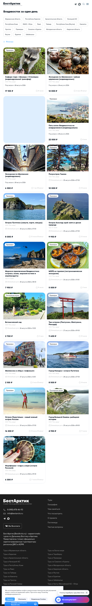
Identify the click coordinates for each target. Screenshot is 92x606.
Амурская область (73, 29)
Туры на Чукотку (9, 580)
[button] (83, 4)
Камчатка (83, 24)
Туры (50, 500)
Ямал (39, 24)
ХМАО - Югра (27, 24)
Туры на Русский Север (12, 584)
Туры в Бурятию (54, 576)
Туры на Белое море (56, 550)
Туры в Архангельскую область (15, 558)
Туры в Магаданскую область (59, 565)
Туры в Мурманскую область (14, 550)
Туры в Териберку (55, 554)
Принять (10, 599)
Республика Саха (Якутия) (65, 24)
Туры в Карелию (9, 554)
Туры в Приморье (55, 558)
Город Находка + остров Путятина (64, 371)
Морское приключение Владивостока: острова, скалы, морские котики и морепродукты (22, 273)
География (52, 504)
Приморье (19, 29)
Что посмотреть (55, 513)
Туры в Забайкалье (55, 580)
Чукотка (8, 29)
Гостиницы (52, 522)
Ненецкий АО (72, 19)
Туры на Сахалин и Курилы (58, 561)
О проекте (52, 518)
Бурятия (18, 34)
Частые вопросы (55, 527)
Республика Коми (11, 24)
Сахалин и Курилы (34, 29)
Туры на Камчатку (10, 576)
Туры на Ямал (8, 569)
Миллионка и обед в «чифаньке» (20, 371)
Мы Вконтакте (14, 526)
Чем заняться (54, 509)
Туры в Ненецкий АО (11, 561)
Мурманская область (12, 19)
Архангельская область (53, 19)
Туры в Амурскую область (58, 569)
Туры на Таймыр (9, 573)
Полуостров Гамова (57, 174)
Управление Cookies (38, 599)
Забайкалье (30, 34)
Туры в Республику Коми (13, 565)
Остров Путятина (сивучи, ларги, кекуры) (23, 223)
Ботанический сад (13, 322)
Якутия (7, 34)
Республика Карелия (32, 19)
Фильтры (9, 42)
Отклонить (22, 599)
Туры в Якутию (53, 573)
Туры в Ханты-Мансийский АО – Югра (63, 584)
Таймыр (48, 24)
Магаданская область (54, 29)
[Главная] (12, 4)
